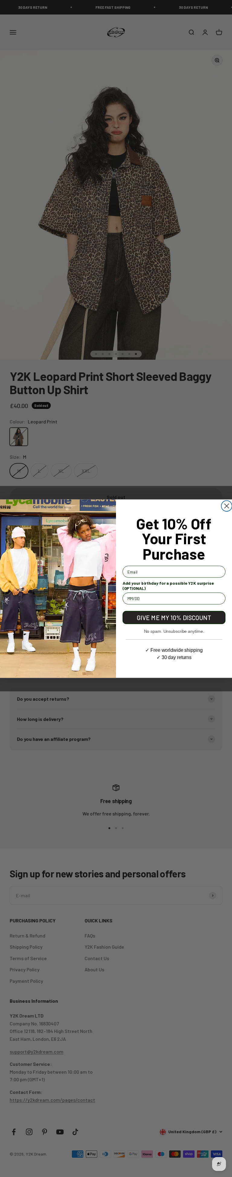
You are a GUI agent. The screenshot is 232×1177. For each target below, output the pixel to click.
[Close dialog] (226, 505)
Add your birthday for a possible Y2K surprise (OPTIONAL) (168, 585)
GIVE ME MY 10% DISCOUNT (174, 617)
